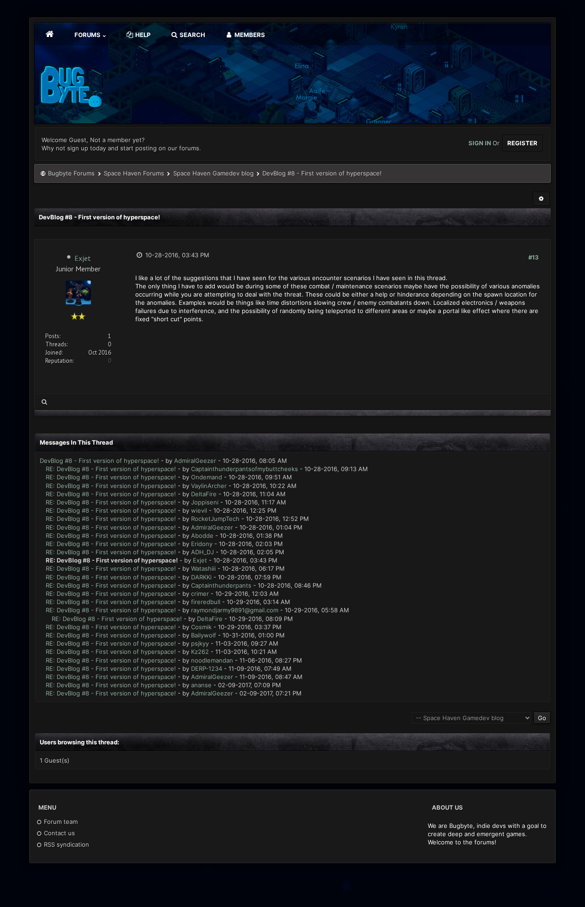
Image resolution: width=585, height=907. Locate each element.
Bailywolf (203, 635)
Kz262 (200, 651)
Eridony (202, 543)
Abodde (202, 535)
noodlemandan (212, 660)
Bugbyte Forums (71, 173)
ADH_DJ (202, 552)
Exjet (82, 258)
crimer (200, 593)
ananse (201, 685)
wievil (199, 510)
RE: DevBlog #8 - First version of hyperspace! (111, 468)
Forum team (60, 821)
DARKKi (201, 577)
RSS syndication (65, 844)
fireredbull (205, 601)
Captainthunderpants (221, 585)
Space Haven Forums (134, 173)
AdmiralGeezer (195, 460)
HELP (142, 34)
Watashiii (203, 568)
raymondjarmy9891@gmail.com (234, 610)
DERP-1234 (206, 668)
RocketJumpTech (215, 518)
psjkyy (200, 643)
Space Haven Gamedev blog (213, 173)
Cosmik (201, 627)
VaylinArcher (209, 485)
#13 (533, 257)
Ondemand (206, 477)
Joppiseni (204, 502)
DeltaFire (204, 494)
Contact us (58, 833)
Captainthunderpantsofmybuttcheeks (244, 468)
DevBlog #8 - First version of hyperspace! (99, 460)
